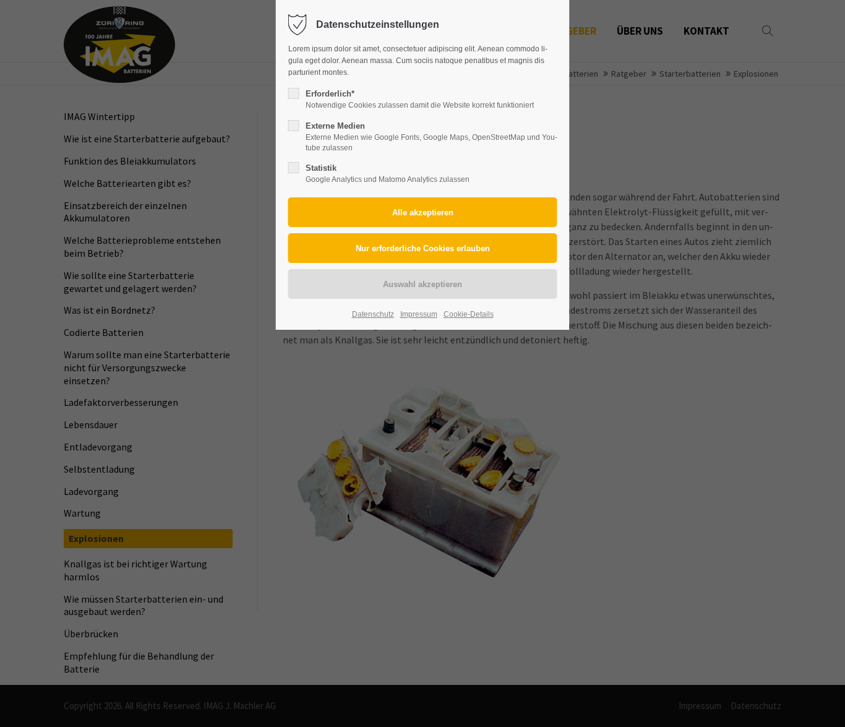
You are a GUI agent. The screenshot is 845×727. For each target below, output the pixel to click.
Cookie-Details (469, 314)
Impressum (418, 314)
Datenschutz (373, 314)
